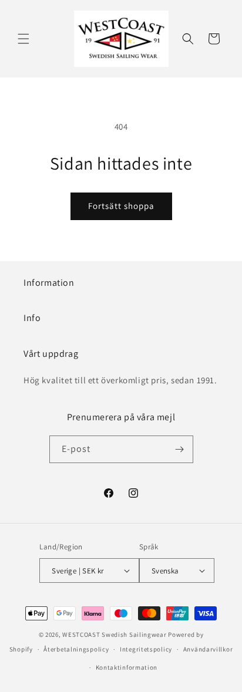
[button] (23, 39)
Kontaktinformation (127, 667)
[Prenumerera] (180, 449)
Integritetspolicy (146, 649)
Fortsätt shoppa (121, 205)
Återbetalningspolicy (76, 649)
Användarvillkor (208, 649)
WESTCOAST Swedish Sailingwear (114, 634)
